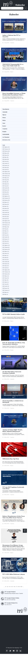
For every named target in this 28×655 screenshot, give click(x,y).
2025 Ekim (5, 167)
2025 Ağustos (6, 171)
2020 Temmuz (5, 290)
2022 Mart (5, 255)
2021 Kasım (5, 263)
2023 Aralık (5, 212)
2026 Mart (5, 157)
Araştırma (4, 128)
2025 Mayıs (5, 177)
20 (21, 586)
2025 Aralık (5, 163)
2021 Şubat (5, 282)
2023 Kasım (5, 214)
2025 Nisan (5, 179)
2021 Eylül (5, 267)
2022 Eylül (5, 243)
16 (14, 586)
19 (19, 586)
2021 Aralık (5, 261)
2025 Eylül (5, 169)
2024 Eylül (5, 194)
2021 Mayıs (5, 276)
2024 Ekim (5, 192)
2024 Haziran (6, 200)
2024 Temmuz (6, 198)
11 (5, 586)
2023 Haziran (6, 224)
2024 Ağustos (6, 196)
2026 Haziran (6, 151)
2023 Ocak (5, 235)
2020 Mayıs (5, 292)
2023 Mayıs (5, 226)
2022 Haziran (6, 249)
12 (7, 586)
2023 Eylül (5, 218)
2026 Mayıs (5, 153)
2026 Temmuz (6, 149)
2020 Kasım (5, 288)
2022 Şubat (5, 257)
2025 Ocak (5, 185)
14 (11, 586)
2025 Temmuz (6, 173)
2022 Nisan (5, 253)
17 (16, 586)
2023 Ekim (5, 216)
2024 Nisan (5, 204)
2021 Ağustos (6, 269)
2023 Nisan (5, 228)
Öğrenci (4, 114)
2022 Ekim (5, 241)
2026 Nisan (5, 155)
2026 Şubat (5, 159)
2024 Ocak (5, 210)
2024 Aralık (5, 187)
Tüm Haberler (5, 109)
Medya (4, 120)
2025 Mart (5, 181)
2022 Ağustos (6, 245)
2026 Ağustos (6, 147)
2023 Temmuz (6, 222)
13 (9, 586)
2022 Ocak (5, 259)
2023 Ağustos (6, 220)
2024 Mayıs (5, 202)
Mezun (4, 117)
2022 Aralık (5, 237)
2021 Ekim (5, 265)
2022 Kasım (5, 239)
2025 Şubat (5, 183)
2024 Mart (5, 206)
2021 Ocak (5, 284)
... (4, 586)
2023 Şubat (5, 233)
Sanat (3, 123)
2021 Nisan (5, 278)
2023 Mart (5, 230)
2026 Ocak (5, 161)
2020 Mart (5, 294)
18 (18, 586)
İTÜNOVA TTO (6, 140)
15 (12, 586)
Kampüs (4, 131)
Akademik (4, 112)
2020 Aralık (5, 286)
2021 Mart (5, 280)
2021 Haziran (6, 273)
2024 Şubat (5, 208)
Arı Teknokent (5, 137)
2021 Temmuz (6, 271)
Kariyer (4, 126)
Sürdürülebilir (5, 134)
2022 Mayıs (5, 251)
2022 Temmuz (5, 247)
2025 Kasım (5, 165)
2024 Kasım (5, 190)
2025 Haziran (6, 175)
